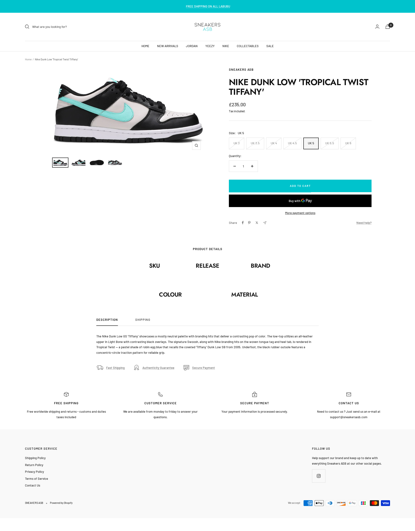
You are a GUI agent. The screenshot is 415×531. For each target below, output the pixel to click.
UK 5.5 (329, 143)
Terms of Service (36, 478)
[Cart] (387, 26)
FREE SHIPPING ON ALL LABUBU (208, 6)
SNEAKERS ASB (241, 69)
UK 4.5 (292, 143)
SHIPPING (142, 320)
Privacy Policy (34, 472)
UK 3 (236, 143)
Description (107, 320)
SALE (270, 46)
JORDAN (192, 46)
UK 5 (311, 143)
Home (28, 59)
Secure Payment (203, 368)
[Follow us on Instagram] (318, 475)
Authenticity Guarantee (158, 368)
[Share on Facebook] (243, 222)
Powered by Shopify (61, 502)
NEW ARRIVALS (167, 46)
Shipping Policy (35, 458)
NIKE (225, 46)
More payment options (300, 213)
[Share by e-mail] (264, 222)
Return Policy (34, 465)
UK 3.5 (255, 143)
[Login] (377, 27)
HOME (145, 46)
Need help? (364, 223)
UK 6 (348, 143)
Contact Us (32, 485)
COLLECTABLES (248, 46)
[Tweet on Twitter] (257, 222)
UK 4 (274, 143)
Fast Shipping (115, 368)
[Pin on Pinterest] (249, 222)
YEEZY (210, 46)
